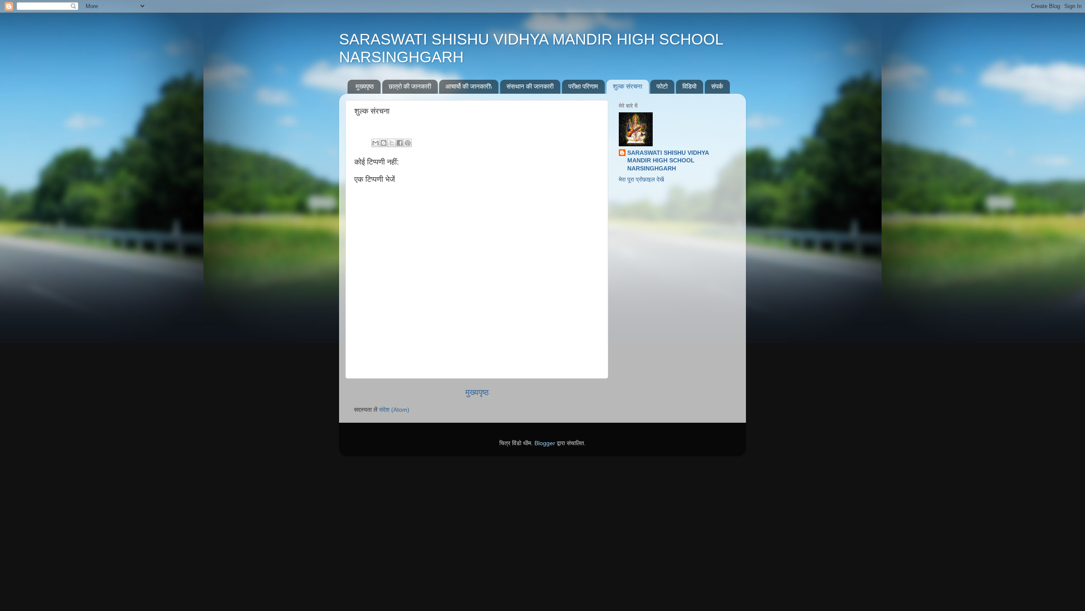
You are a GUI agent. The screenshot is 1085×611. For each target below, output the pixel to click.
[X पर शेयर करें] (391, 143)
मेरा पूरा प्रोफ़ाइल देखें (641, 179)
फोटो (662, 86)
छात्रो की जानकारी (410, 86)
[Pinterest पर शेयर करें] (407, 143)
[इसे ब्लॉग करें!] (383, 143)
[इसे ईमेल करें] (375, 143)
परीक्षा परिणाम (583, 86)
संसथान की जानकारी (530, 86)
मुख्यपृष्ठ (365, 86)
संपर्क (717, 86)
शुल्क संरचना (627, 86)
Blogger (544, 443)
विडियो (689, 86)
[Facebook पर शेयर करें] (399, 143)
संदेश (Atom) (394, 410)
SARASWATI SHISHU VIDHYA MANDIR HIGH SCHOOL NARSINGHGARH (668, 161)
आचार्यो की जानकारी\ (468, 86)
